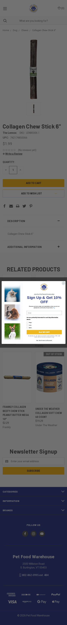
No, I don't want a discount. (44, 340)
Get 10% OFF (44, 332)
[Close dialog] (63, 283)
